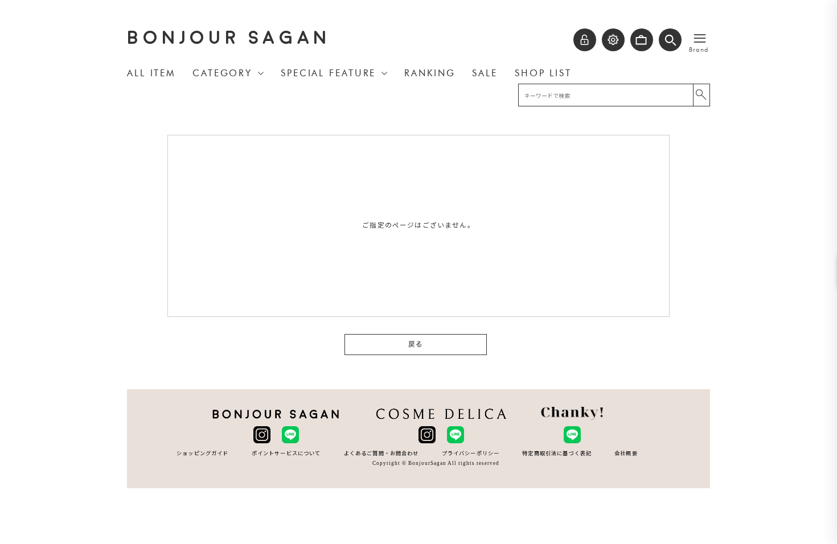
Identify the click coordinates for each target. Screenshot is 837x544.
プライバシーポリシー (471, 453)
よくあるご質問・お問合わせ (381, 453)
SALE (485, 73)
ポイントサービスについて (286, 453)
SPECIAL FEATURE (328, 73)
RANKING (429, 73)
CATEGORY (222, 73)
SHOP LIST (543, 73)
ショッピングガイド (202, 453)
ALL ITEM (151, 73)
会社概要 (626, 453)
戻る (415, 344)
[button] (670, 39)
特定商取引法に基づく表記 (557, 453)
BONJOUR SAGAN (229, 38)
